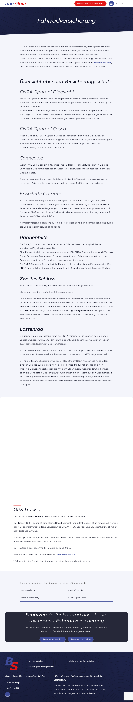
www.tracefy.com (66, 554)
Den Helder (13, 688)
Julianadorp (13, 682)
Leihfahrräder (35, 661)
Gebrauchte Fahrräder (81, 661)
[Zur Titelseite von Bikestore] (16, 3)
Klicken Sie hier (102, 62)
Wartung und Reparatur (41, 666)
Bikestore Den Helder (80, 639)
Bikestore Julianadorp (52, 639)
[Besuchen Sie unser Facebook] (7, 694)
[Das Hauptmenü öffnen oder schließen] (111, 3)
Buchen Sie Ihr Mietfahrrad (90, 3)
